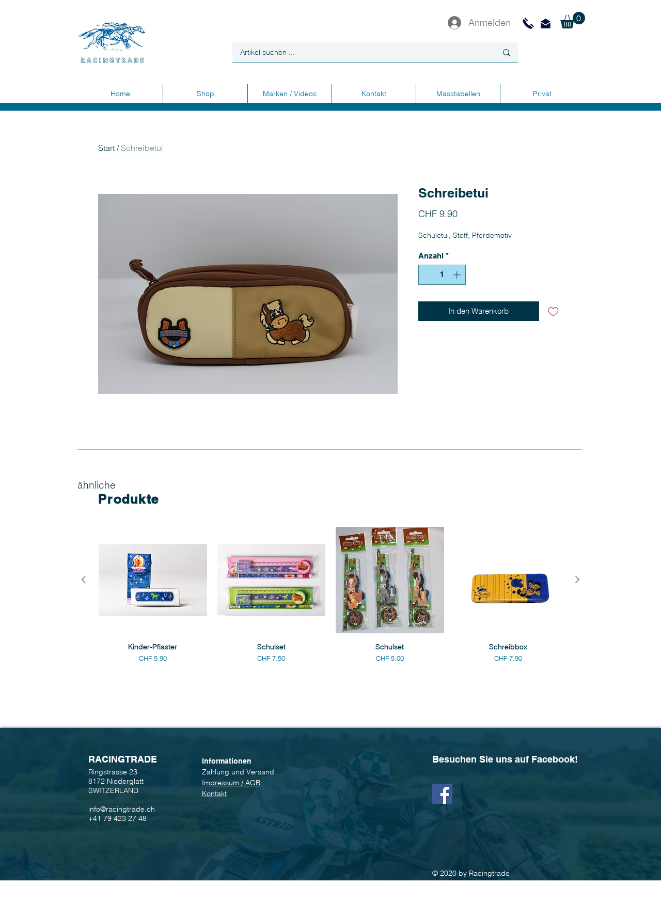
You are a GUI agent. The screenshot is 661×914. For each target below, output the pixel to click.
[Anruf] (528, 23)
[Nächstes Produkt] (577, 579)
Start (106, 148)
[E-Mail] (546, 23)
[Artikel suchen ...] (506, 52)
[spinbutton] (442, 274)
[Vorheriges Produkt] (83, 579)
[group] (330, 595)
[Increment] (458, 274)
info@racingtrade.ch (121, 809)
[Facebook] (442, 794)
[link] (572, 20)
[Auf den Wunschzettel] (553, 311)
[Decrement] (427, 274)
